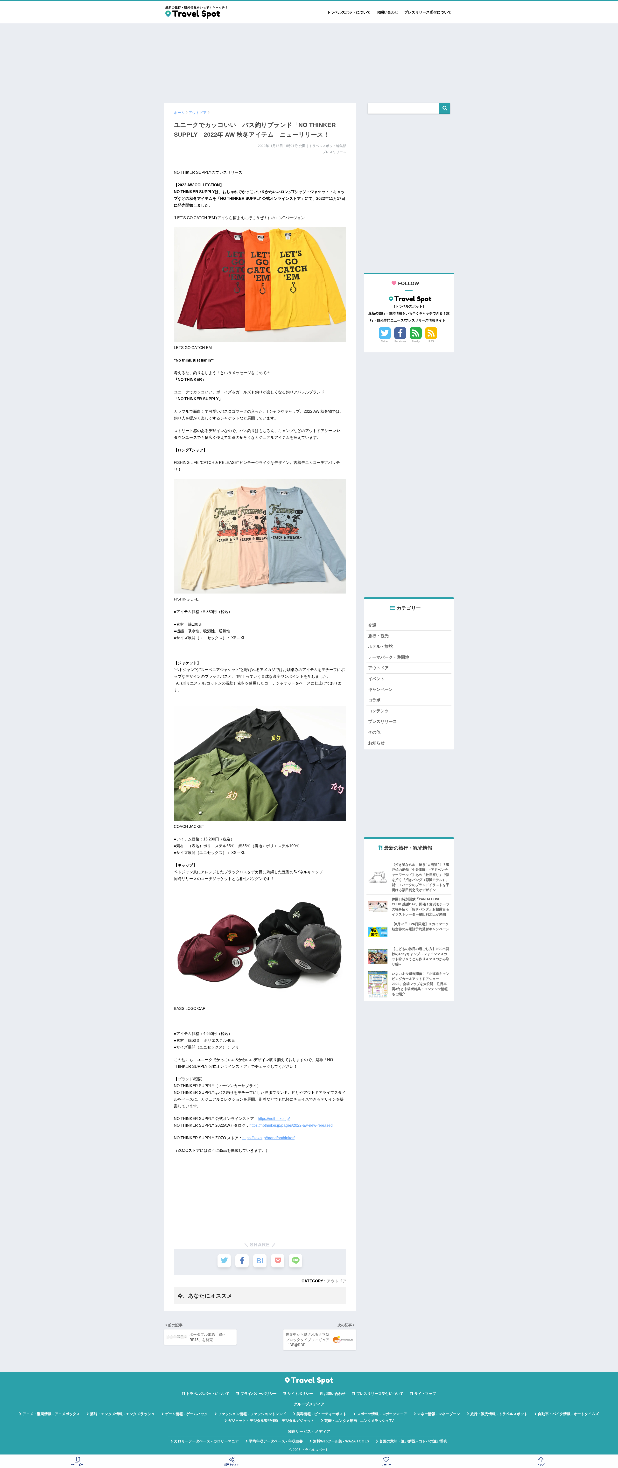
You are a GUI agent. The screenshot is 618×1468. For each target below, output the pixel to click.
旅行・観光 (378, 636)
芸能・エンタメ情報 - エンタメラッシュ (122, 1414)
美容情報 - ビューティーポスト (321, 1414)
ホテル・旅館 (380, 646)
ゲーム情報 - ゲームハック (186, 1414)
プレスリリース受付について (427, 12)
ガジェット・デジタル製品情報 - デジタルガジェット (271, 1421)
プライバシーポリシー (258, 1394)
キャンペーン (380, 689)
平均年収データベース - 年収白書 (276, 1441)
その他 (374, 732)
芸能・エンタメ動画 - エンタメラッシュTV (359, 1421)
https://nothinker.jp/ (274, 1119)
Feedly (416, 341)
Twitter (385, 341)
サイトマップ (425, 1394)
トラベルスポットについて (349, 12)
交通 (372, 625)
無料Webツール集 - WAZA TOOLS (341, 1441)
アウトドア (336, 1281)
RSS (431, 341)
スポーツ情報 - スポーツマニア (382, 1414)
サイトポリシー (300, 1394)
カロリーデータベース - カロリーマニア (206, 1441)
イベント (376, 679)
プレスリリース (382, 721)
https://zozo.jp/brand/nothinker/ (268, 1138)
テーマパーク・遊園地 (388, 657)
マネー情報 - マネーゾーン (438, 1414)
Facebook (400, 341)
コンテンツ (378, 711)
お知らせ (376, 743)
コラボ (374, 700)
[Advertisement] (309, 61)
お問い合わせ (387, 12)
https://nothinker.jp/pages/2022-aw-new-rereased (291, 1125)
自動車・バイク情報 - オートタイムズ (568, 1414)
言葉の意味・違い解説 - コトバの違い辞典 (413, 1441)
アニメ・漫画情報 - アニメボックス (51, 1414)
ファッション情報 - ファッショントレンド (252, 1414)
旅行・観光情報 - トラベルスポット (499, 1414)
